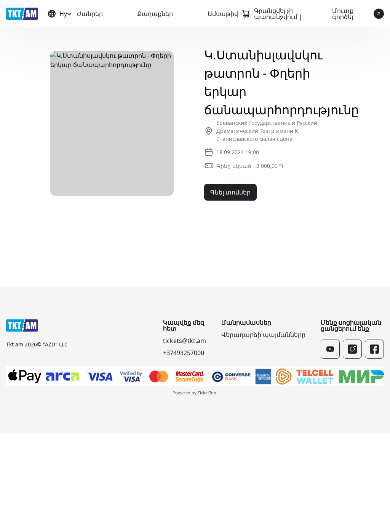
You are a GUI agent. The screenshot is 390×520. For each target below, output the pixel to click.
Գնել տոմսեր (230, 192)
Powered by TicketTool (195, 393)
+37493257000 (183, 353)
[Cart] (245, 13)
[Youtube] (330, 349)
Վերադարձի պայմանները (263, 335)
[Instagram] (352, 349)
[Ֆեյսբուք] (374, 349)
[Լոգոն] (22, 14)
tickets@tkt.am (184, 341)
